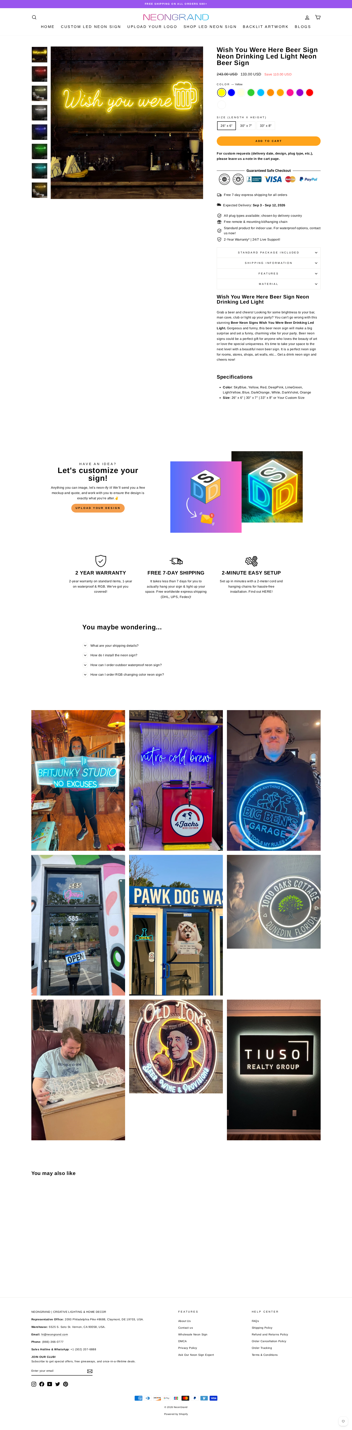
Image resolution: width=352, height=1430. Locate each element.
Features (268, 273)
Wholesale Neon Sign (193, 1334)
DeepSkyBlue (261, 92)
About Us (184, 1321)
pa (291, 333)
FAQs (255, 1321)
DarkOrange (270, 92)
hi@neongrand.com (54, 1334)
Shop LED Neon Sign (210, 27)
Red (310, 92)
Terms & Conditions (265, 1354)
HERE (267, 591)
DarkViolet (300, 92)
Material (268, 283)
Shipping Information (269, 262)
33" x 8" (266, 125)
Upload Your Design (98, 507)
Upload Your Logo (152, 27)
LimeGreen (251, 92)
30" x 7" (246, 125)
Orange (280, 92)
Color (229, 84)
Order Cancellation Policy (269, 1341)
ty (295, 333)
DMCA (182, 1341)
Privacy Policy (187, 1347)
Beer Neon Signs (244, 322)
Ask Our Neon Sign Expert (196, 1354)
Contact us (185, 1327)
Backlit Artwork (266, 27)
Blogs (303, 27)
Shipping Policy (262, 1327)
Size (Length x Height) (241, 117)
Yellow (222, 92)
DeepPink (290, 92)
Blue (231, 92)
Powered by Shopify (176, 1414)
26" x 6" (226, 125)
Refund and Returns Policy (270, 1334)
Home (48, 27)
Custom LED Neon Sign (91, 27)
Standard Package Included (268, 252)
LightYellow (241, 92)
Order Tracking (262, 1347)
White (222, 105)
